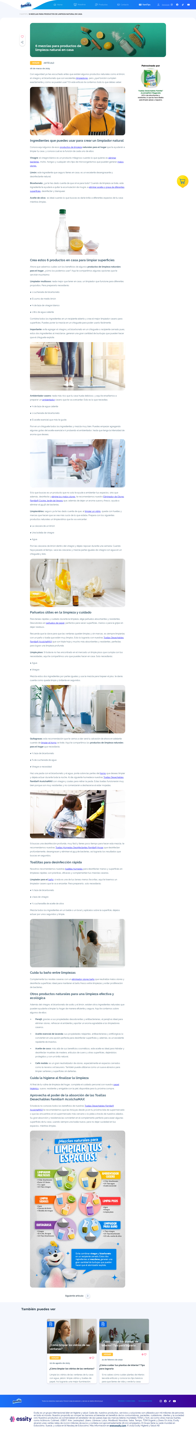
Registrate (165, 5)
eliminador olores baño (83, 979)
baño (50, 879)
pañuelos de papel (55, 623)
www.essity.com (118, 1425)
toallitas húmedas (74, 869)
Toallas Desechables (113, 777)
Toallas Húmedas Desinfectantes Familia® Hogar (79, 847)
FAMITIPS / (24, 14)
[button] (79, 5)
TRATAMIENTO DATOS (145, 1401)
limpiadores (82, 78)
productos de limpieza (71, 147)
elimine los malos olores (63, 496)
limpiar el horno (49, 742)
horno (103, 773)
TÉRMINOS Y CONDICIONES (126, 1401)
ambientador (48, 399)
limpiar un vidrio (93, 511)
